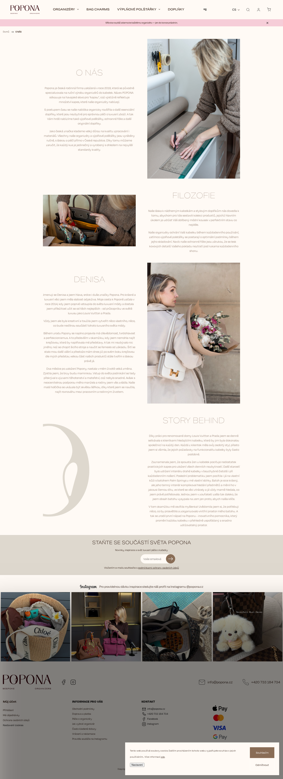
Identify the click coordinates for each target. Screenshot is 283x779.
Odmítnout (262, 764)
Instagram (73, 682)
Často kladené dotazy (84, 728)
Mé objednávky (11, 715)
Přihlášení (8, 710)
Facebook (63, 682)
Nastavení (137, 764)
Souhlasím (262, 752)
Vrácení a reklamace (83, 733)
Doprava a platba (81, 713)
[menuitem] (66, 9)
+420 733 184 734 (265, 682)
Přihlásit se (170, 558)
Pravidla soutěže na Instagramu (89, 738)
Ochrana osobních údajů (16, 720)
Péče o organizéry (82, 718)
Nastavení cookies (13, 725)
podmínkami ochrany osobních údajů (158, 567)
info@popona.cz (220, 682)
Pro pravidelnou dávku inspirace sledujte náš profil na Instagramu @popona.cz (151, 586)
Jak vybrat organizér (83, 723)
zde (163, 757)
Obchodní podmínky (83, 708)
